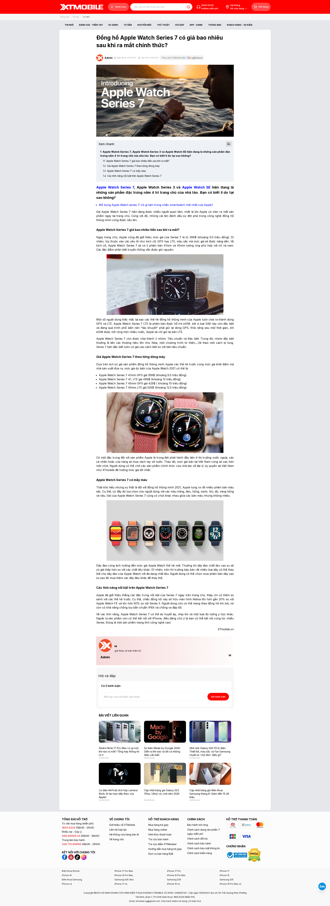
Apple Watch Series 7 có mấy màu (124, 170)
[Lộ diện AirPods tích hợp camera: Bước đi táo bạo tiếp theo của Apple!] (120, 774)
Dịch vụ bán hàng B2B (160, 853)
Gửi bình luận (218, 696)
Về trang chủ (116, 839)
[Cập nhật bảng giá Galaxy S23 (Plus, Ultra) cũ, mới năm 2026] (165, 774)
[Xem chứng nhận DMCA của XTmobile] (254, 855)
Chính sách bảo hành (199, 843)
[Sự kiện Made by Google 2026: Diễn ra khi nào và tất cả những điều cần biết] (165, 732)
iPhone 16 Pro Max (123, 875)
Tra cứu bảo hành (158, 839)
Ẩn (228, 144)
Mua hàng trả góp (158, 824)
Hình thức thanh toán (160, 834)
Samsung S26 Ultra (124, 879)
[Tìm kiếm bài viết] (188, 7)
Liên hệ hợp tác (118, 829)
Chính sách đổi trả (197, 838)
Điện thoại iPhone (71, 871)
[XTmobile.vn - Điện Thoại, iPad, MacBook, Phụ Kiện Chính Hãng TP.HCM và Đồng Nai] (81, 7)
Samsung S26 (174, 879)
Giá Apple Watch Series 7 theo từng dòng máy (131, 165)
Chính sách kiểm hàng (199, 853)
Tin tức (76, 17)
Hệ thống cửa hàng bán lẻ (124, 834)
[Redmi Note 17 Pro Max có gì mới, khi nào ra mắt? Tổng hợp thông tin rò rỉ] (120, 732)
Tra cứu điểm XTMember (162, 844)
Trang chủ (64, 17)
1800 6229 (207, 5)
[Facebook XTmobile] (65, 856)
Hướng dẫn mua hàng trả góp (165, 848)
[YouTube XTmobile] (71, 856)
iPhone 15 (224, 875)
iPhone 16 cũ (173, 884)
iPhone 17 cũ (120, 884)
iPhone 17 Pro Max (123, 871)
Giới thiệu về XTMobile (122, 824)
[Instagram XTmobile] (83, 856)
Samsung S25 (226, 879)
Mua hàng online (157, 829)
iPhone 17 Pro (174, 871)
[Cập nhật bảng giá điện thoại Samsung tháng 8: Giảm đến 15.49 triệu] (210, 774)
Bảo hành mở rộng (197, 824)
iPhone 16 (67, 875)
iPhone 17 (224, 871)
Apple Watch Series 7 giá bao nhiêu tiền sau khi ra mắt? (136, 160)
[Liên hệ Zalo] (322, 886)
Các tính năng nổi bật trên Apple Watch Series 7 (132, 175)
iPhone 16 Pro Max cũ (230, 884)
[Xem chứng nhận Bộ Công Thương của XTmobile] (237, 855)
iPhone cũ (67, 884)
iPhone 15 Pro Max (176, 875)
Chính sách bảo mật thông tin (203, 848)
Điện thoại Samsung (72, 879)
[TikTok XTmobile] (77, 856)
